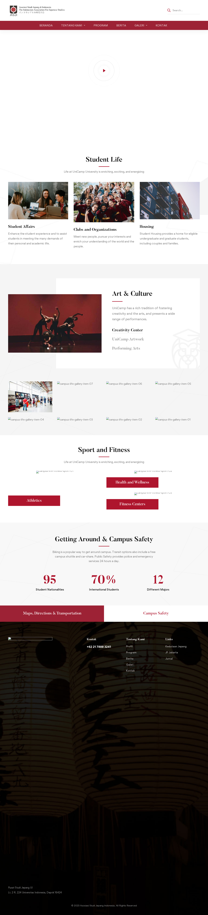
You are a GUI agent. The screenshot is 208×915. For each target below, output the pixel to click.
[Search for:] (183, 10)
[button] (48, 348)
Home (11, 34)
